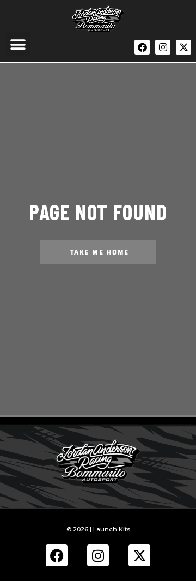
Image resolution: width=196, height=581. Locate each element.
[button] (17, 44)
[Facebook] (141, 47)
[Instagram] (162, 47)
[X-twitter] (183, 47)
